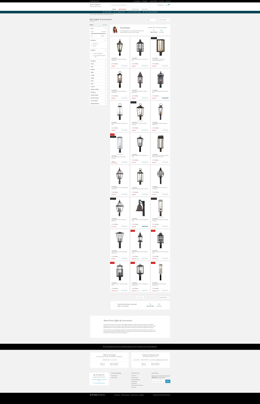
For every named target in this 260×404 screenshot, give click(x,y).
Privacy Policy (117, 395)
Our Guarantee (137, 1)
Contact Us (133, 375)
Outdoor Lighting (100, 14)
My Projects (160, 5)
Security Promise (134, 395)
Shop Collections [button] (135, 9)
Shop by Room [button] (145, 9)
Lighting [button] (114, 9)
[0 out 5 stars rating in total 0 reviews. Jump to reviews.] (124, 66)
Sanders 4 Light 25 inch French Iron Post (140, 188)
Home (91, 14)
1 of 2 (138, 297)
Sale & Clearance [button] (122, 9)
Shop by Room (114, 375)
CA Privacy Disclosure (125, 395)
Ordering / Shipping (135, 379)
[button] (167, 1)
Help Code (133, 387)
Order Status (134, 383)
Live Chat (162, 1)
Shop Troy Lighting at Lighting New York (99, 380)
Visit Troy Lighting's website (99, 383)
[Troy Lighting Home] (95, 5)
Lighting (94, 14)
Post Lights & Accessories (108, 14)
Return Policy (134, 381)
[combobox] (130, 5)
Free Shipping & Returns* (95, 1)
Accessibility (141, 395)
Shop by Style (114, 377)
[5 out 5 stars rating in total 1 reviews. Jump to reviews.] (165, 98)
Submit (167, 381)
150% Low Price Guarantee (137, 385)
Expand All (105, 24)
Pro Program (144, 1)
